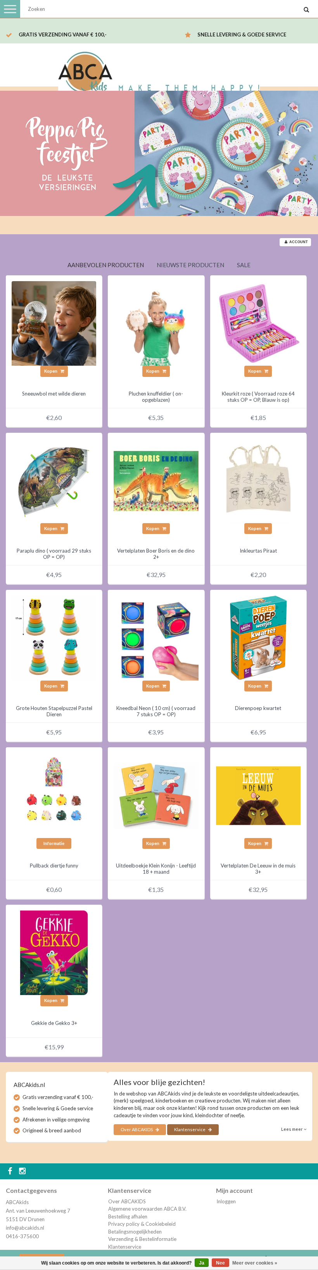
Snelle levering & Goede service (241, 34)
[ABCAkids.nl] (159, 71)
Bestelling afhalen (127, 1216)
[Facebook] (11, 1171)
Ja (201, 1263)
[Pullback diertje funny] (54, 795)
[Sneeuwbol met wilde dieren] (54, 323)
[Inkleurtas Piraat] (258, 480)
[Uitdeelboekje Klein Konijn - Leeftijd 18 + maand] (156, 795)
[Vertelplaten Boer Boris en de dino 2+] (156, 480)
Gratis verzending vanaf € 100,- (63, 34)
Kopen (51, 370)
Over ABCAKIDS (137, 1129)
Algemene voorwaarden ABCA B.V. (147, 1209)
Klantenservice (190, 1129)
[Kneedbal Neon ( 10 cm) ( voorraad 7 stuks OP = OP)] (156, 637)
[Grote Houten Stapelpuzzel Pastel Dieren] (54, 637)
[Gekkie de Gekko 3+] (54, 952)
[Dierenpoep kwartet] (258, 637)
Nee (220, 1263)
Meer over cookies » (254, 1263)
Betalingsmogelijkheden (135, 1232)
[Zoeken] (306, 10)
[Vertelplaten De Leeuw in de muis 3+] (258, 795)
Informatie (53, 843)
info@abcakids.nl (25, 1228)
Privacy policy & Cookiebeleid (142, 1224)
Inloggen (226, 1201)
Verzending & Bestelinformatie (142, 1239)
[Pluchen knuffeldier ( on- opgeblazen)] (156, 323)
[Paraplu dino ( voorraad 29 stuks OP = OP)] (54, 480)
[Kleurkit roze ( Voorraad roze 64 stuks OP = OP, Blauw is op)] (258, 323)
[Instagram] (23, 1171)
